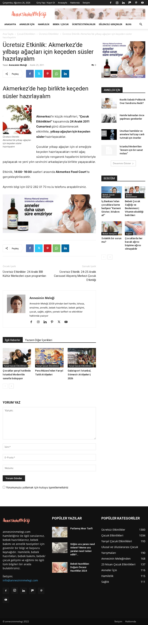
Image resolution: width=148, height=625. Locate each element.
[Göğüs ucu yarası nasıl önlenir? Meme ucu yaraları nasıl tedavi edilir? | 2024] (59, 547)
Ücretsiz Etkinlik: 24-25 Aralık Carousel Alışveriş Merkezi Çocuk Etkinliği (75, 276)
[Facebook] (111, 2)
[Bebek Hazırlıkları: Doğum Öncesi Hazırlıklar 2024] (59, 567)
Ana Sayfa (8, 33)
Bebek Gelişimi (110, 233)
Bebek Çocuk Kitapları (109, 195)
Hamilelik (43, 24)
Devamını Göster (122, 163)
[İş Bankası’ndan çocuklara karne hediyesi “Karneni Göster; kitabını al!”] (111, 192)
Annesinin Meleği (18, 64)
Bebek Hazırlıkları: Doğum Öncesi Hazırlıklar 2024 (79, 567)
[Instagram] (117, 2)
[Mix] (130, 2)
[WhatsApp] (56, 74)
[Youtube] (142, 2)
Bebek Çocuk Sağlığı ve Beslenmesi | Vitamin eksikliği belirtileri (134, 208)
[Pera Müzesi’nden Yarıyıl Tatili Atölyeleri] (49, 357)
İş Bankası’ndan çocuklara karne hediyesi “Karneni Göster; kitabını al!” (111, 208)
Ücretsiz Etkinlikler (83, 24)
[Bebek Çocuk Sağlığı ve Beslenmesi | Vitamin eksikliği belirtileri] (135, 192)
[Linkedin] (123, 2)
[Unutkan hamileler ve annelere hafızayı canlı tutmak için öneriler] (109, 134)
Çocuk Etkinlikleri (26, 33)
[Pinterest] (136, 2)
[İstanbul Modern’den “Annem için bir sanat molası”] (109, 150)
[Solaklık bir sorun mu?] (111, 228)
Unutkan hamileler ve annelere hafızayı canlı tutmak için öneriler (132, 134)
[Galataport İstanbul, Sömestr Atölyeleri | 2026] (82, 357)
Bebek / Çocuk (61, 24)
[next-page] (11, 386)
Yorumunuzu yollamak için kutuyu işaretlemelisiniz (36, 487)
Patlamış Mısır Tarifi (81, 528)
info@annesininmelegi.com (20, 580)
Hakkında (75, 2)
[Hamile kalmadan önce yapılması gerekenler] (109, 118)
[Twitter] (39, 74)
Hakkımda (130, 621)
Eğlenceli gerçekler (110, 24)
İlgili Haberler (12, 340)
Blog (128, 24)
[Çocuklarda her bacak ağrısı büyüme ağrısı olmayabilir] (135, 228)
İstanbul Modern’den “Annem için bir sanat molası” (131, 150)
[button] (140, 24)
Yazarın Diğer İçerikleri (38, 340)
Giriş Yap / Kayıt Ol (45, 2)
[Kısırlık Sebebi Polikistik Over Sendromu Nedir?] (109, 103)
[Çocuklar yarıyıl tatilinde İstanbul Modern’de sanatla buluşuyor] (17, 357)
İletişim (86, 2)
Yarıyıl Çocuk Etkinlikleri (15, 365)
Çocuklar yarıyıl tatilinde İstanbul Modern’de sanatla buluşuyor (17, 374)
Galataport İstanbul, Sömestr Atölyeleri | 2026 (79, 374)
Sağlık (129, 233)
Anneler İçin (26, 24)
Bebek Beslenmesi (131, 195)
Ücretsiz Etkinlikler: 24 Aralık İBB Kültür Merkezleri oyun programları (24, 274)
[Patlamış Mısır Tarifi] (59, 532)
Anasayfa (62, 2)
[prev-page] (5, 386)
